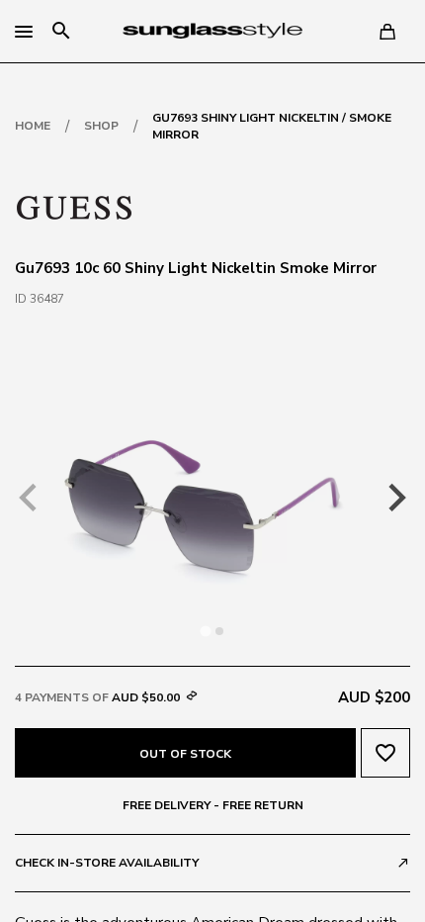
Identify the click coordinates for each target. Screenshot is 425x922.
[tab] (205, 630)
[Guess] (74, 206)
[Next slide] (395, 497)
